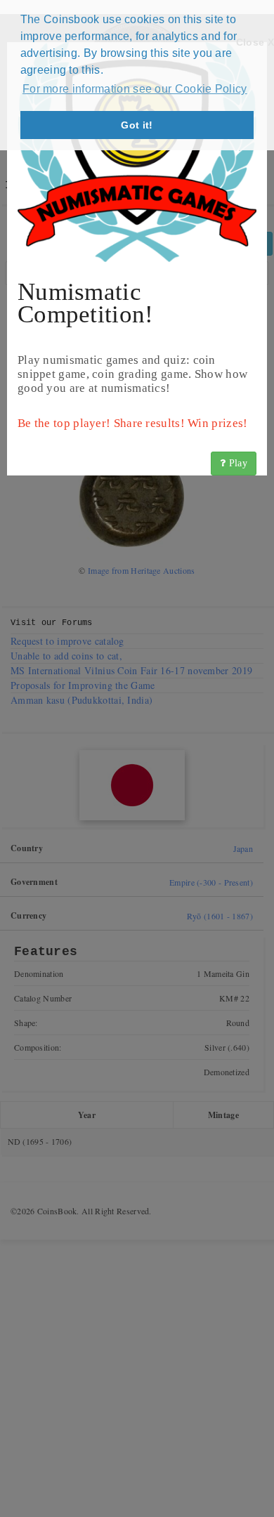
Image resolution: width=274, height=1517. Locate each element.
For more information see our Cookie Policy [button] (134, 89)
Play (237, 463)
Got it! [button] (136, 125)
